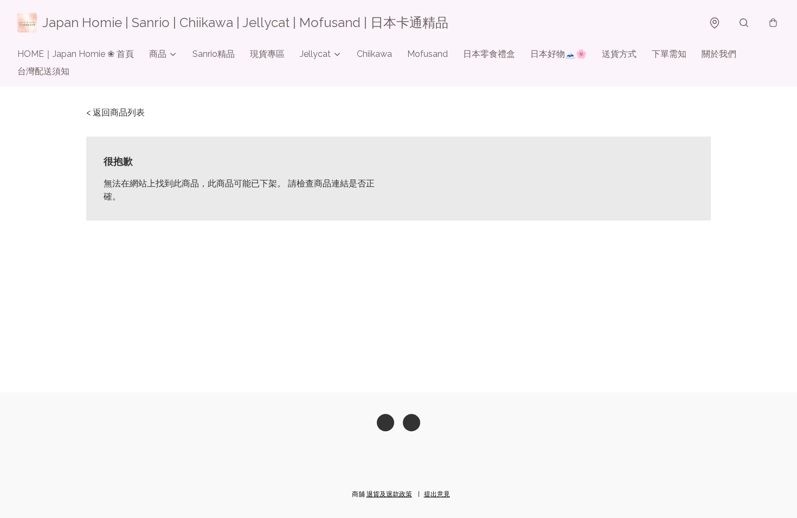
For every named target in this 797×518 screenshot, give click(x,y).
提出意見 (437, 494)
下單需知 (669, 54)
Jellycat (315, 54)
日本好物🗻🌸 (558, 54)
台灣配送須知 (43, 71)
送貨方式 (619, 54)
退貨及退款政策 (389, 494)
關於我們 (719, 54)
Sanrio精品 (213, 54)
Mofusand (427, 54)
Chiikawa (374, 54)
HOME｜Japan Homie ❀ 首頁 (75, 54)
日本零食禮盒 (489, 54)
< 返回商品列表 (115, 112)
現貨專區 (267, 54)
